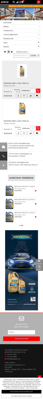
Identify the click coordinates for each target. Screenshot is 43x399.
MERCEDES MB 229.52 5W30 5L (24, 186)
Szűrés (33, 55)
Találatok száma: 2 (22, 52)
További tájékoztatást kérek (21, 396)
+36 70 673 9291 (12, 354)
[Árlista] (11, 52)
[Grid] (5, 52)
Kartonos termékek (21, 178)
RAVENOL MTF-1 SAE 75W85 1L (16, 83)
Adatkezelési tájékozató (31, 165)
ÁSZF (21, 165)
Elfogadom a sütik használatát (21, 391)
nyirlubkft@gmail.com (13, 359)
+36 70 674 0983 (12, 356)
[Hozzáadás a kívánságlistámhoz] (24, 95)
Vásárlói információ (14, 165)
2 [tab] (22, 225)
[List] (8, 52)
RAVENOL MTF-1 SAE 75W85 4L (16, 121)
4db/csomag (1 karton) (20, 188)
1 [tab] (19, 225)
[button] (21, 35)
